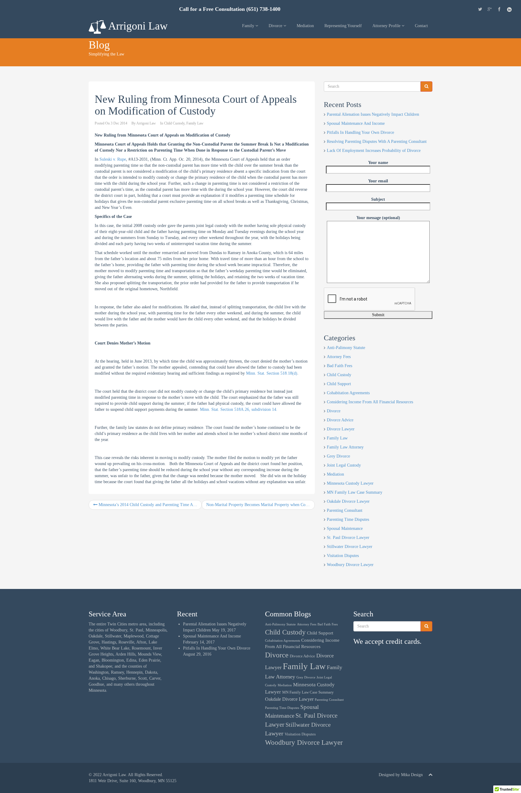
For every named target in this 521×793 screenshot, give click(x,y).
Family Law (195, 123)
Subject (378, 199)
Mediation (305, 26)
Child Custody (174, 123)
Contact (421, 26)
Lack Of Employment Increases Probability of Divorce (374, 150)
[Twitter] (480, 10)
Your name (378, 162)
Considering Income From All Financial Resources (370, 402)
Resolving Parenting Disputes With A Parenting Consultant (377, 141)
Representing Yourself (343, 26)
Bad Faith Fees (339, 365)
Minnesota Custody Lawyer (350, 483)
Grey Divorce (338, 456)
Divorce (276, 26)
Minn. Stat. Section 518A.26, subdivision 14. (238, 409)
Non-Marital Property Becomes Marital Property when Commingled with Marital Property (260, 504)
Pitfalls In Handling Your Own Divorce (360, 132)
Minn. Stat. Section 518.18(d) (271, 373)
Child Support (339, 384)
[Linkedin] (509, 10)
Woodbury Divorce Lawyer (350, 564)
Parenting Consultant (344, 510)
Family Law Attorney (345, 447)
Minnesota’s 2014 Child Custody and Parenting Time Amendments (149, 504)
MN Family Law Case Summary (354, 492)
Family (248, 26)
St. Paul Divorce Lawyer (348, 537)
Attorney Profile (387, 26)
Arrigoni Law (137, 26)
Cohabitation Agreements (348, 393)
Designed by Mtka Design (401, 775)
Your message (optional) (378, 218)
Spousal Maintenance (345, 528)
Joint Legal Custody (344, 465)
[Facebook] (499, 10)
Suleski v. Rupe (112, 159)
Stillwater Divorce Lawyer (349, 546)
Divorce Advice (340, 420)
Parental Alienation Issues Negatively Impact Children (373, 114)
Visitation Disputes (343, 555)
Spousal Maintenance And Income (356, 123)
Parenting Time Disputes (348, 519)
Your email (378, 181)
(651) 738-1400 (263, 9)
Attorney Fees (339, 356)
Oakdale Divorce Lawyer (348, 501)
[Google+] (490, 10)
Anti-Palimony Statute (346, 347)
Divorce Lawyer (341, 429)
